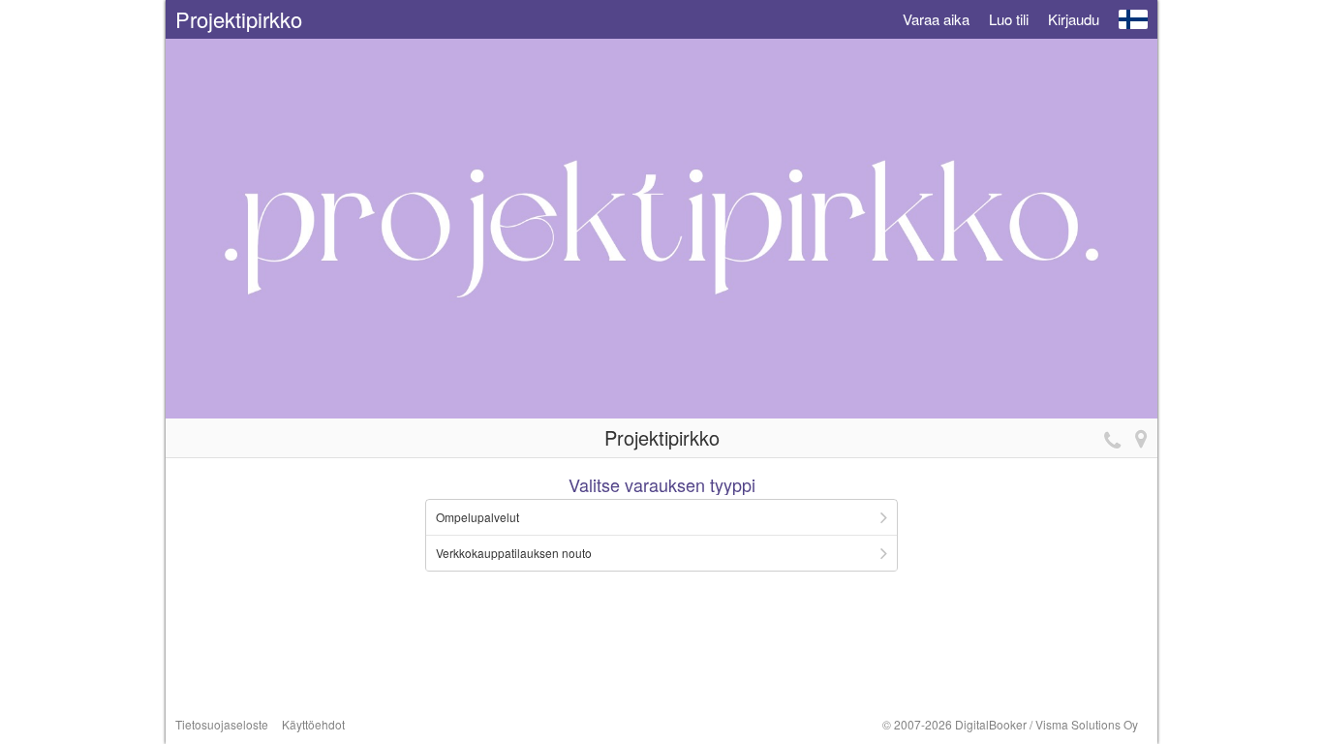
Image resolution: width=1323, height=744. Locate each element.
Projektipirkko (238, 19)
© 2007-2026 (1010, 724)
